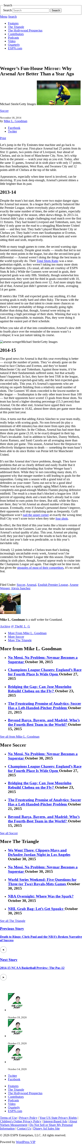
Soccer (4, 110)
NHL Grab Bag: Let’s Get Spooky (36, 909)
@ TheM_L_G (20, 626)
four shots (62, 518)
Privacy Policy (28, 1117)
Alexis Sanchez (20, 588)
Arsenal (31, 584)
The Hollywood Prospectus (25, 30)
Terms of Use (8, 1117)
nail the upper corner (36, 515)
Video (12, 41)
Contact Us (24, 1128)
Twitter (12, 131)
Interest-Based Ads (55, 1121)
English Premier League (53, 584)
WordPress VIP (25, 1142)
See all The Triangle (12, 921)
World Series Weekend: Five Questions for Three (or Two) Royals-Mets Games (42, 882)
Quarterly (14, 44)
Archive (5, 626)
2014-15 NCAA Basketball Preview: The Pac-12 (32, 968)
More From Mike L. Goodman (27, 633)
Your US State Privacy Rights (58, 1117)
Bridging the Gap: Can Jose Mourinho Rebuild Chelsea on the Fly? (39, 689)
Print (3, 138)
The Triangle (16, 27)
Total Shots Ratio (47, 261)
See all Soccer (9, 833)
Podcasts (13, 37)
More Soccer (16, 636)
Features (13, 23)
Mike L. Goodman (15, 121)
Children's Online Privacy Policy (20, 1121)
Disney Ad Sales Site (46, 1128)
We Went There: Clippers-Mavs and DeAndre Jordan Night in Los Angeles (39, 852)
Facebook (14, 127)
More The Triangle (20, 640)
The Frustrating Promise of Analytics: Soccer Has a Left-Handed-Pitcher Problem (44, 705)
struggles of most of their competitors (40, 567)
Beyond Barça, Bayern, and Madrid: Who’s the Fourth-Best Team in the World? (44, 722)
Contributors (16, 34)
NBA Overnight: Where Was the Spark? (41, 896)
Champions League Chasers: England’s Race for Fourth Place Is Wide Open (44, 672)
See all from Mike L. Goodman (19, 736)
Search (7, 10)
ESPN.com (15, 48)
